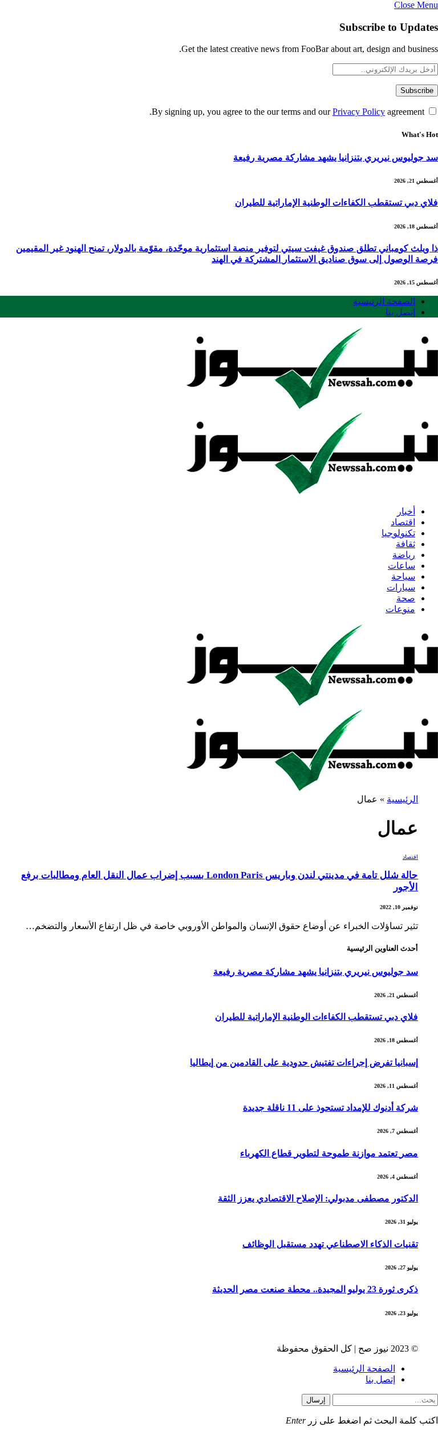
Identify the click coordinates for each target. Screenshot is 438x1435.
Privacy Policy (358, 111)
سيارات (401, 587)
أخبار (406, 511)
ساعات (401, 565)
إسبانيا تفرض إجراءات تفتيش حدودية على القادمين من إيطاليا (304, 1062)
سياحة (403, 576)
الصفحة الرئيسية (384, 301)
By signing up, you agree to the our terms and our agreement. (288, 111)
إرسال (316, 1400)
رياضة (403, 555)
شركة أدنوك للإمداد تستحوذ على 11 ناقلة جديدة (330, 1107)
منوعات (400, 609)
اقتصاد (403, 522)
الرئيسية (402, 799)
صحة (405, 598)
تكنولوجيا (398, 533)
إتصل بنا (400, 312)
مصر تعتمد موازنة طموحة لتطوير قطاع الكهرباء (329, 1153)
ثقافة (405, 544)
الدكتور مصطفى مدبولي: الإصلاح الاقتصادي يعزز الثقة (318, 1198)
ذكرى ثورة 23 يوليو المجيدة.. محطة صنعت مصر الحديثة (315, 1289)
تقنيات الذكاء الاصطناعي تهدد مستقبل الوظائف (330, 1244)
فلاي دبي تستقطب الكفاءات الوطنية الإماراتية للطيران (336, 202)
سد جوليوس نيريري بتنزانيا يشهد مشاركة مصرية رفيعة (335, 157)
